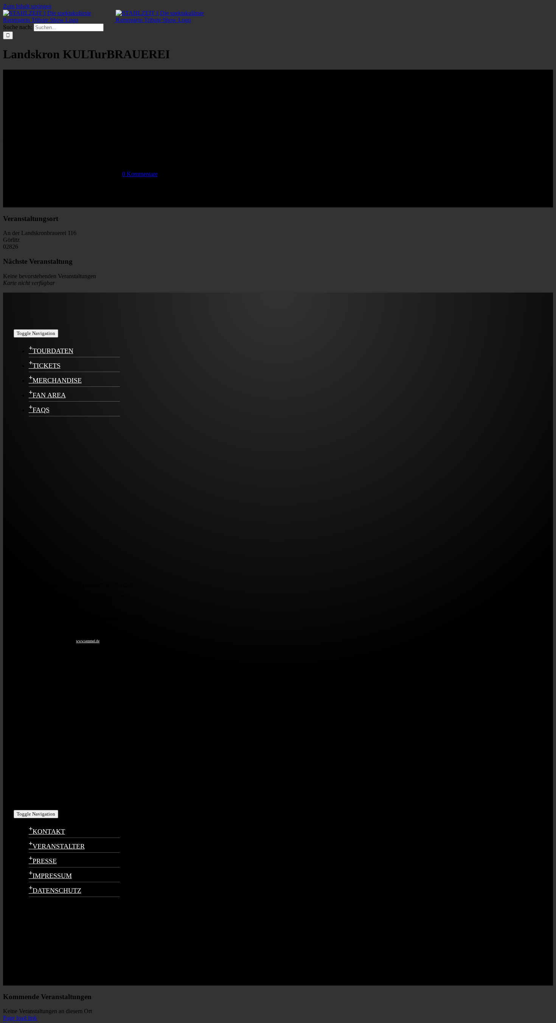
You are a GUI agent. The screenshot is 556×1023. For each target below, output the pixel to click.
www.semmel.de (87, 641)
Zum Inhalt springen (27, 6)
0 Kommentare (140, 174)
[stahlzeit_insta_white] (51, 573)
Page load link (20, 1018)
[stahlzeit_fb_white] (51, 497)
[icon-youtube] (51, 723)
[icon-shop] (51, 801)
